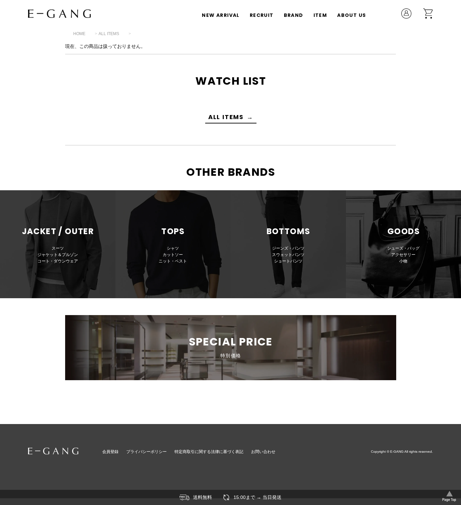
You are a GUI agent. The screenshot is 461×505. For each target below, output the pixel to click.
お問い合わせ (263, 451)
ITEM (320, 15)
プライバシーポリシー (146, 451)
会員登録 (110, 451)
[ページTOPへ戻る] (449, 495)
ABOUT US (351, 15)
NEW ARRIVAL (220, 15)
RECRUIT (262, 15)
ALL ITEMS (109, 33)
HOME (79, 33)
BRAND (293, 15)
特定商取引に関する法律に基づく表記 (208, 451)
